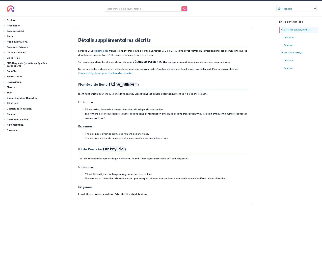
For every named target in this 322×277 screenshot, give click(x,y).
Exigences (288, 45)
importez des (101, 51)
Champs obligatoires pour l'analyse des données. (105, 73)
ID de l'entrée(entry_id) (292, 53)
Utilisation (289, 38)
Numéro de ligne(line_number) (295, 30)
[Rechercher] (184, 8)
